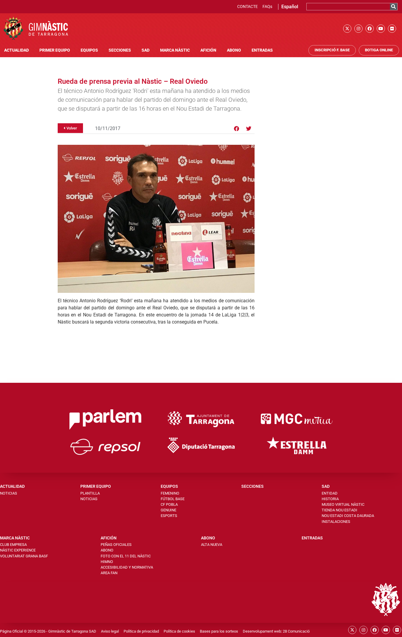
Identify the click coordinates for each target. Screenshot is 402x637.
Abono (234, 50)
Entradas (262, 50)
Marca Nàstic (175, 50)
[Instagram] (358, 28)
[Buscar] (393, 6)
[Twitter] (248, 128)
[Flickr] (392, 28)
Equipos (89, 50)
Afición (208, 50)
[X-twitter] (347, 28)
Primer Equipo (54, 50)
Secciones (120, 50)
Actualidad (16, 50)
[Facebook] (370, 28)
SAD (145, 50)
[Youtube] (381, 28)
